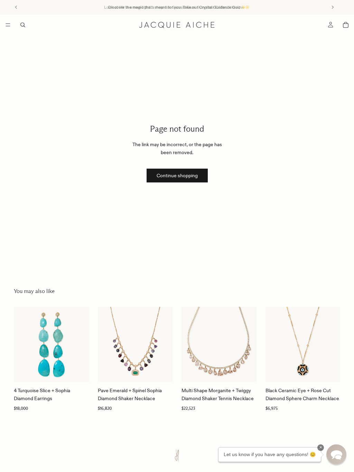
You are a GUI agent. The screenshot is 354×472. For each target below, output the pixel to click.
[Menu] (8, 25)
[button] (336, 454)
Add (167, 371)
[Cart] (345, 24)
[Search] (22, 24)
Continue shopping (177, 175)
